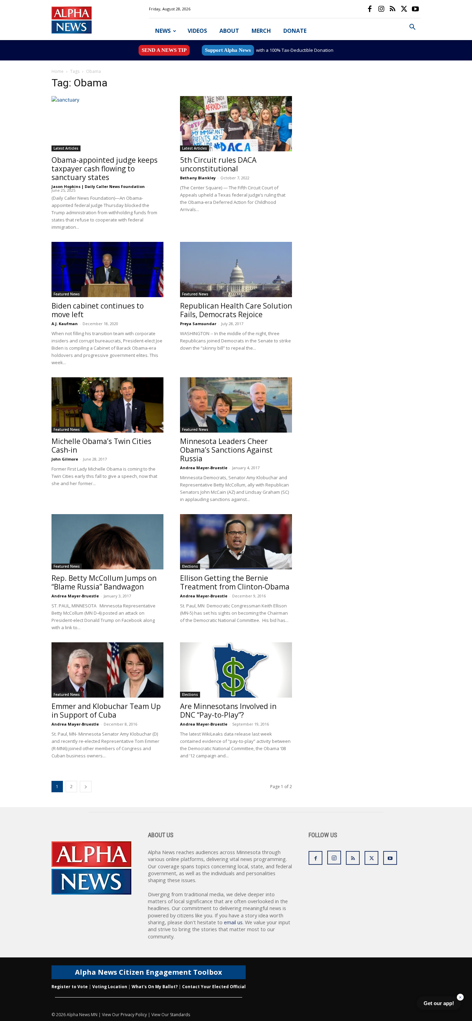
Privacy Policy (134, 1015)
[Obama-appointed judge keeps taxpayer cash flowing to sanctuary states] (107, 123)
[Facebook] (370, 9)
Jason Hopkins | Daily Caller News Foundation (98, 186)
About (229, 31)
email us (233, 922)
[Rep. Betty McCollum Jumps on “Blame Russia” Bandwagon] (107, 541)
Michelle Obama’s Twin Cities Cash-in (101, 445)
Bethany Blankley (198, 177)
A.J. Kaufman (64, 323)
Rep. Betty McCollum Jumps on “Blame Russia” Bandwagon (104, 582)
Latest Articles (66, 148)
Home (57, 71)
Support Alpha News (228, 50)
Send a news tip (164, 50)
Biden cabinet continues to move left (97, 310)
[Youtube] (415, 9)
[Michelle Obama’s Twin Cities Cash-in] (107, 405)
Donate (294, 31)
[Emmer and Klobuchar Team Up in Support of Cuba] (107, 670)
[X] (404, 9)
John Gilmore (64, 459)
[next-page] (86, 786)
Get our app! (439, 1003)
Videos (197, 31)
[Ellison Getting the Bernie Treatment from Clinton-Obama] (236, 541)
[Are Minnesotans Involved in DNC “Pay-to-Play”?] (236, 670)
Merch (261, 31)
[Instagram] (381, 9)
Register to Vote (69, 987)
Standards (180, 1015)
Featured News (67, 294)
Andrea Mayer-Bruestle (203, 467)
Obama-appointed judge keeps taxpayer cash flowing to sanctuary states (104, 168)
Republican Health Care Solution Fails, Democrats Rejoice (236, 310)
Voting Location (109, 987)
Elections (190, 566)
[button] (412, 28)
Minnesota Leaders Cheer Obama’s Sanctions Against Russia (226, 449)
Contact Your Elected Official (214, 987)
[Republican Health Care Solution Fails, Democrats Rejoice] (236, 269)
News (163, 31)
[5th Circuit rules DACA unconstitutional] (236, 123)
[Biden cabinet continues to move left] (107, 269)
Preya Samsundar (198, 323)
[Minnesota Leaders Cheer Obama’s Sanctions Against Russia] (236, 405)
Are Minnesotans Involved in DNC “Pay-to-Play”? (228, 710)
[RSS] (392, 9)
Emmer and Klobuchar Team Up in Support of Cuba (106, 710)
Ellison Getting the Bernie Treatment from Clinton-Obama (235, 582)
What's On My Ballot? (155, 987)
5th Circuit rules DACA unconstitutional (218, 164)
